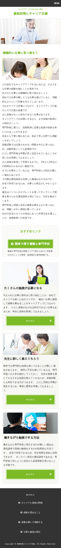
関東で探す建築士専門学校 (32, 244)
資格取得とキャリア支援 (30, 13)
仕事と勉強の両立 (32, 532)
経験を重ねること (32, 512)
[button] (30, 3)
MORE (30, 321)
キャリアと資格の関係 (32, 503)
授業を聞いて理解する (32, 522)
